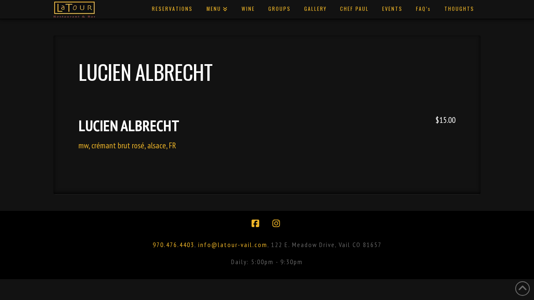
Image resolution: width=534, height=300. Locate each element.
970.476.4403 (173, 244)
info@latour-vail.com (232, 244)
